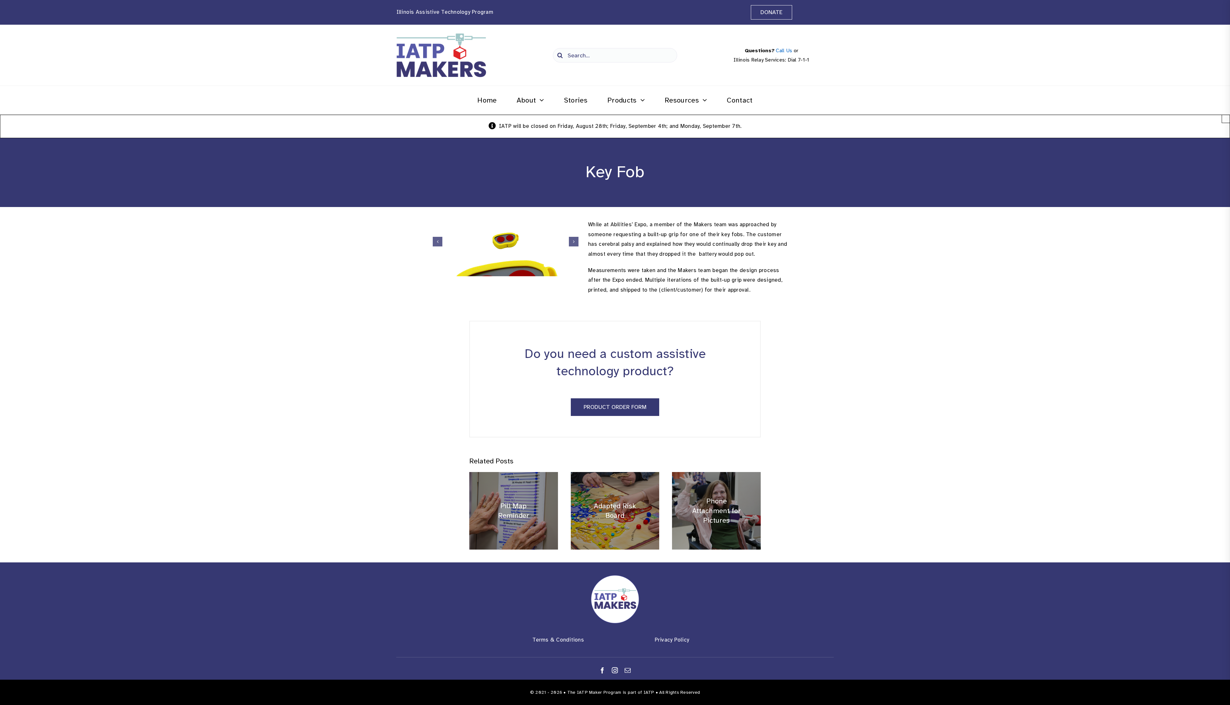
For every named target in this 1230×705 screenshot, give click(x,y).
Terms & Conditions (558, 639)
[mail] (628, 670)
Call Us (784, 50)
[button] (437, 241)
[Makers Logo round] (615, 578)
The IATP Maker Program (594, 692)
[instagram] (615, 670)
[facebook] (602, 670)
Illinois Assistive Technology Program (445, 12)
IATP (649, 692)
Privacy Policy (672, 639)
